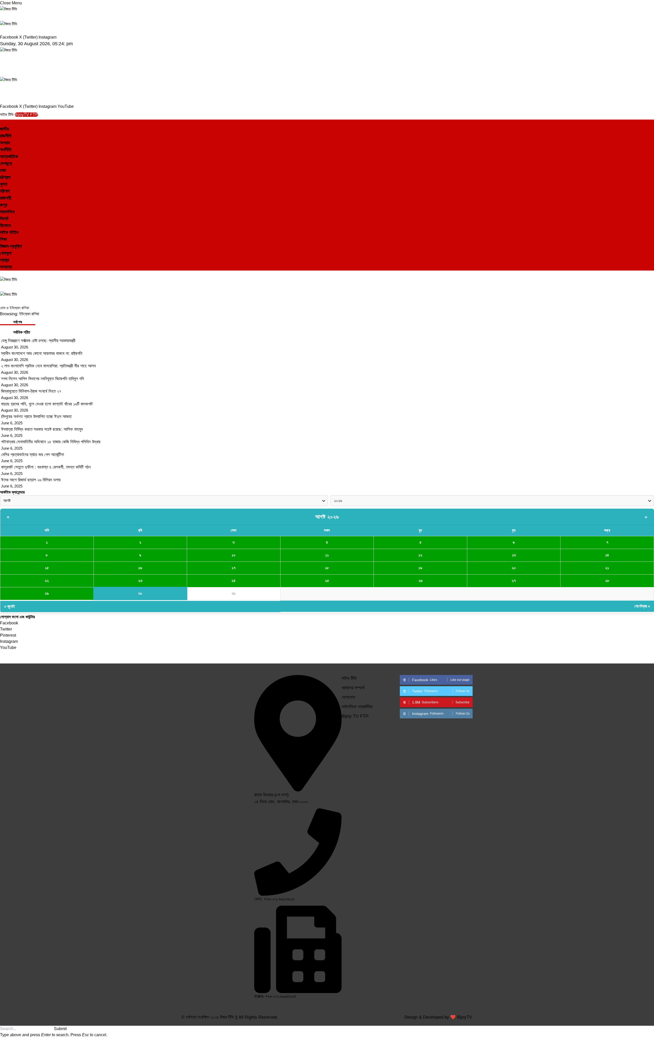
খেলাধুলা (5, 253)
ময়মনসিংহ (7, 211)
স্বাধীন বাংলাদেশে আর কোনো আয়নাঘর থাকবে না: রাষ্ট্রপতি (41, 353)
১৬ (140, 568)
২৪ (233, 580)
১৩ (514, 555)
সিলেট (4, 218)
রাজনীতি (5, 135)
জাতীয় (4, 129)
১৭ (234, 568)
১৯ (420, 568)
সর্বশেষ (17, 322)
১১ (327, 555)
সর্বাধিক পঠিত (21, 332)
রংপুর (3, 204)
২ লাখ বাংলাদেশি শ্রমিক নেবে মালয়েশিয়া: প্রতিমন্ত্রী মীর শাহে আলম (48, 366)
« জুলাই (9, 606)
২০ (514, 568)
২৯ (47, 593)
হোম (2, 308)
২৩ (140, 580)
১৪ (607, 555)
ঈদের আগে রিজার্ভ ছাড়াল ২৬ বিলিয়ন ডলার (31, 479)
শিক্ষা (3, 239)
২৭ (514, 580)
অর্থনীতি (5, 149)
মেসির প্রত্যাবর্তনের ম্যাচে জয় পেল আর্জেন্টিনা (32, 454)
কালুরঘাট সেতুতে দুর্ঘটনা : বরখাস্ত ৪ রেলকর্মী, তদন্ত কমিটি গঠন (46, 467)
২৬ (420, 580)
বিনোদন (5, 225)
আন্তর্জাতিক (9, 156)
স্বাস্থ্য (4, 260)
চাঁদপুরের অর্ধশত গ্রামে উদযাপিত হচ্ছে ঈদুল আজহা (36, 416)
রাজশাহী (5, 198)
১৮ (327, 568)
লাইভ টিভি (7, 114)
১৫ (47, 568)
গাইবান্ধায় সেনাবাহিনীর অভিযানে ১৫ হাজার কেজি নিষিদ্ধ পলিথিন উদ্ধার (50, 441)
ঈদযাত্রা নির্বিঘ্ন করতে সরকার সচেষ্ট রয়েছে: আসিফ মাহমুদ (42, 429)
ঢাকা (3, 170)
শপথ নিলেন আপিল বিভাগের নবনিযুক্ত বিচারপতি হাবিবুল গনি (42, 378)
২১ (607, 568)
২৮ (607, 580)
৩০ (140, 593)
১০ (234, 555)
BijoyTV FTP (26, 114)
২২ (47, 580)
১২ (420, 555)
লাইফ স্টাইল (9, 232)
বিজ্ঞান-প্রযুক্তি (11, 246)
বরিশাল (5, 191)
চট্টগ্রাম (5, 177)
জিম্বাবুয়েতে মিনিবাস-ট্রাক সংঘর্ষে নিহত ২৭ (31, 391)
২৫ (327, 580)
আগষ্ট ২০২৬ (327, 517)
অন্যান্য (6, 267)
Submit (60, 1029)
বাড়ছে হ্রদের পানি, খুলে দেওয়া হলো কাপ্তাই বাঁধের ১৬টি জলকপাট (47, 404)
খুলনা (3, 184)
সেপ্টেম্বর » (642, 606)
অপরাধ (5, 142)
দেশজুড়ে (6, 163)
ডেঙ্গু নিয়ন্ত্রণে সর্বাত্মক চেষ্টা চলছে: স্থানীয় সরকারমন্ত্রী (38, 340)
